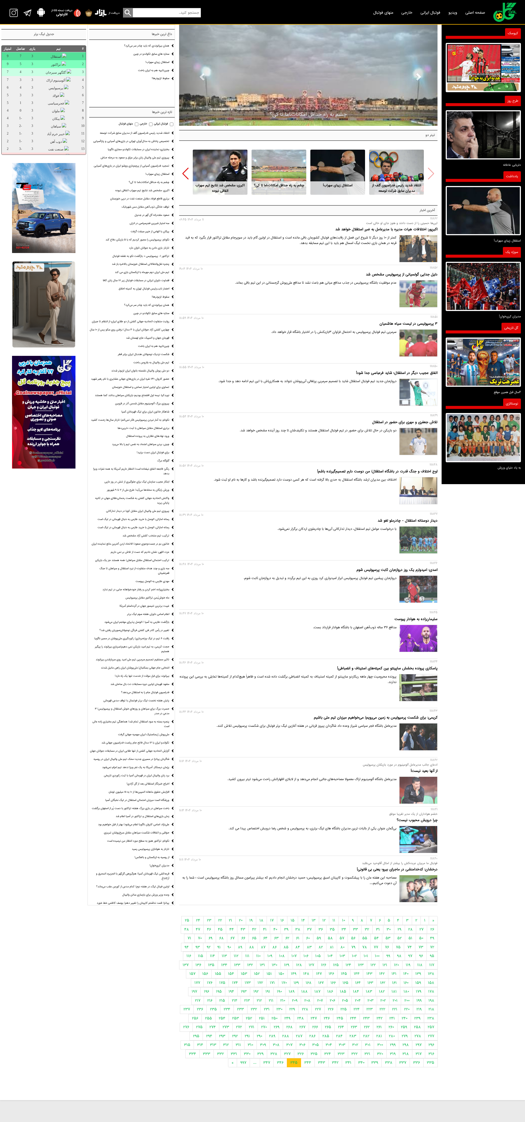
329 (260, 1054)
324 (327, 1054)
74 (409, 947)
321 (367, 1054)
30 (389, 929)
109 (269, 956)
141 (394, 974)
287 (299, 1036)
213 (247, 1001)
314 (200, 1045)
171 (272, 983)
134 (224, 965)
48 (186, 929)
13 (314, 920)
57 (342, 938)
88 (251, 947)
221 (394, 1009)
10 (343, 920)
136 (198, 965)
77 (376, 947)
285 (325, 1036)
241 (392, 1018)
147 (319, 974)
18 (261, 920)
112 (236, 956)
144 (357, 974)
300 (380, 1045)
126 (323, 965)
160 (406, 983)
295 (196, 1036)
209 (295, 1001)
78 (364, 947)
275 (199, 1027)
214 (234, 1001)
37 (309, 929)
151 (269, 974)
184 (356, 992)
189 (291, 992)
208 (307, 1001)
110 (258, 956)
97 (410, 956)
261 (379, 1027)
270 (264, 1027)
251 (262, 1018)
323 (341, 1054)
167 (321, 983)
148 (306, 974)
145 (344, 974)
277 (431, 1036)
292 (235, 1036)
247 (314, 1018)
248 (300, 1018)
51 (410, 938)
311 (238, 1045)
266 (315, 1027)
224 (357, 1009)
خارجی (406, 13)
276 (186, 1027)
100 (377, 956)
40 (275, 929)
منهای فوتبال (383, 13)
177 (197, 983)
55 (364, 938)
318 (405, 1054)
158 (431, 983)
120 (396, 965)
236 (200, 1009)
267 (302, 1027)
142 (382, 974)
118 (419, 965)
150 (281, 974)
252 (249, 1018)
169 (296, 983)
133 (237, 965)
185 (343, 992)
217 (197, 1001)
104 (330, 956)
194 (231, 992)
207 (320, 1001)
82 (321, 947)
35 (332, 929)
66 (243, 938)
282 (366, 1036)
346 (280, 1063)
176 (209, 983)
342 (335, 1063)
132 (250, 965)
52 (399, 938)
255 (208, 1018)
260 (391, 1027)
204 (358, 1001)
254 (222, 1018)
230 (279, 1009)
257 (431, 1027)
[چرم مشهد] (43, 304)
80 (342, 947)
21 (230, 920)
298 (405, 1045)
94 (187, 947)
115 (200, 956)
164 (358, 983)
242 (380, 1018)
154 (231, 974)
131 (262, 965)
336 (416, 1063)
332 (220, 1054)
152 (257, 974)
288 (285, 1036)
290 (259, 1036)
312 (226, 1045)
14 (303, 920)
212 (259, 1001)
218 (431, 1009)
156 (205, 974)
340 (361, 1063)
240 (404, 1018)
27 (421, 929)
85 (286, 947)
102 (354, 956)
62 (287, 938)
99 (388, 956)
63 (276, 938)
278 (418, 1036)
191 (268, 992)
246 (327, 1018)
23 (209, 920)
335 (430, 1063)
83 (309, 947)
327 (287, 1054)
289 (272, 1036)
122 (373, 965)
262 (367, 1027)
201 (395, 1001)
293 (222, 1036)
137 (186, 965)
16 (282, 920)
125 (336, 965)
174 (235, 983)
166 (333, 983)
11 (333, 920)
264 (341, 1027)
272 (239, 1027)
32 (367, 929)
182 (382, 992)
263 (354, 1027)
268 (289, 1027)
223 (369, 1009)
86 (274, 947)
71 (189, 938)
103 (342, 956)
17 (272, 920)
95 (432, 956)
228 (305, 1009)
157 (192, 974)
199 (419, 1001)
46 (209, 929)
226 (331, 1009)
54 (376, 938)
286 (312, 1036)
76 (387, 947)
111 (247, 956)
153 (244, 974)
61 (297, 938)
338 (388, 1063)
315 (187, 1045)
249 (287, 1018)
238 (430, 1018)
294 (209, 1036)
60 (308, 938)
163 (370, 983)
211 (271, 1001)
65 (254, 938)
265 (328, 1027)
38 (297, 929)
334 (192, 1054)
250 (275, 1018)
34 (344, 929)
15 (292, 920)
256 (195, 1018)
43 (243, 929)
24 (198, 920)
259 (404, 1027)
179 (418, 992)
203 (371, 1001)
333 (206, 1054)
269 (276, 1027)
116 (188, 956)
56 (353, 938)
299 (393, 1045)
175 (222, 983)
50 (421, 938)
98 (399, 956)
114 (212, 956)
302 (355, 1045)
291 (247, 1036)
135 (211, 965)
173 (248, 983)
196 (206, 992)
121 (385, 965)
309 (263, 1045)
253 (235, 1018)
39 (286, 929)
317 (419, 1054)
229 (292, 1009)
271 (251, 1027)
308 (276, 1045)
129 (286, 965)
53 (388, 938)
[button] (185, 174)
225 (343, 1009)
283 (352, 1036)
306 (302, 1045)
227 (318, 1009)
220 (407, 1009)
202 (383, 1001)
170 (284, 983)
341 (348, 1063)
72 (432, 947)
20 (241, 920)
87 (263, 947)
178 (431, 992)
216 (209, 1001)
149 (293, 974)
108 (282, 956)
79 (353, 947)
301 (368, 1045)
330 (247, 1054)
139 (418, 974)
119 (408, 965)
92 (209, 947)
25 (187, 920)
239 (417, 1018)
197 (194, 992)
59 (319, 938)
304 (329, 1045)
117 (431, 965)
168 (308, 983)
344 (307, 1063)
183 (369, 992)
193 (244, 992)
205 (345, 1001)
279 (405, 1036)
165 (345, 983)
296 (431, 1045)
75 (398, 947)
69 (210, 938)
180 (406, 992)
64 (265, 938)
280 (392, 1036)
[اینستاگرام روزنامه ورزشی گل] (43, 412)
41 (265, 929)
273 (226, 1027)
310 (250, 1045)
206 (332, 1001)
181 (394, 992)
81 (332, 947)
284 (339, 1036)
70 (200, 938)
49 (432, 938)
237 (186, 1009)
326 (301, 1054)
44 (231, 929)
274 (212, 1027)
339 (374, 1063)
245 (340, 1018)
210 (282, 1001)
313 (213, 1045)
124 (348, 965)
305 (315, 1045)
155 (218, 974)
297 (419, 1045)
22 (220, 920)
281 (379, 1036)
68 (221, 938)
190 (279, 992)
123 (361, 965)
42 (254, 929)
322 (354, 1054)
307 (289, 1045)
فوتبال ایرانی (430, 13)
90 (229, 947)
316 (431, 1054)
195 (219, 992)
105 (318, 956)
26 (432, 929)
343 (321, 1063)
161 (394, 983)
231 (267, 1009)
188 (304, 992)
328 (273, 1054)
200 (407, 1001)
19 (251, 920)
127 (311, 965)
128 (299, 965)
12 (324, 920)
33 (355, 929)
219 (419, 1009)
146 (331, 974)
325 (314, 1054)
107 (294, 956)
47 (198, 929)
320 (380, 1054)
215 (222, 1001)
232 (254, 1009)
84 (297, 947)
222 (382, 1009)
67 (233, 938)
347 (266, 1063)
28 (410, 929)
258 (417, 1027)
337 (402, 1063)
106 (306, 956)
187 (317, 992)
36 (321, 929)
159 (418, 983)
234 (227, 1009)
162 (382, 983)
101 (366, 956)
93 (198, 947)
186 (330, 992)
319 (393, 1054)
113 (224, 956)
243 (366, 1018)
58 (330, 938)
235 (213, 1009)
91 (219, 947)
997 (243, 1063)
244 (353, 1018)
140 (406, 974)
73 (421, 947)
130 (274, 965)
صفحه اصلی (475, 13)
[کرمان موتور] (43, 208)
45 (220, 929)
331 (234, 1054)
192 (256, 992)
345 (294, 1063)
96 (421, 956)
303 (342, 1045)
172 (260, 983)
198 (431, 1001)
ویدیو (452, 13)
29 (399, 929)
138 (431, 974)
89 (240, 947)
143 (369, 974)
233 (240, 1009)
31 (378, 929)
